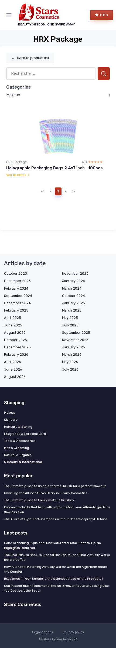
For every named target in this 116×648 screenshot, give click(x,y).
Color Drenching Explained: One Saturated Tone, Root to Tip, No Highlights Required (52, 545)
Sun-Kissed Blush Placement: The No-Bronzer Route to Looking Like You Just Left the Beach (56, 588)
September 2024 (18, 296)
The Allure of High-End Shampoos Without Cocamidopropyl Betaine (56, 519)
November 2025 (75, 340)
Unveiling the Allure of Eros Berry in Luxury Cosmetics (46, 493)
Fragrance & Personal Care (25, 434)
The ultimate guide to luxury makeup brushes (39, 500)
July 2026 (70, 369)
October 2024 (73, 296)
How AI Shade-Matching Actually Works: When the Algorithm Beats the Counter (55, 569)
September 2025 (76, 333)
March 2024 (71, 288)
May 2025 (70, 318)
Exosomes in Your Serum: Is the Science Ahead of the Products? (53, 579)
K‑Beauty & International (23, 462)
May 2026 (70, 362)
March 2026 (71, 354)
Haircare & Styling (18, 427)
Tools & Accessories (20, 441)
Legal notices (42, 632)
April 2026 (12, 362)
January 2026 (73, 347)
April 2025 (12, 318)
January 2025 (73, 303)
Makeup (13, 94)
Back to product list (30, 58)
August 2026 (15, 377)
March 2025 (71, 310)
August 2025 (15, 333)
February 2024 (16, 288)
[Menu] (10, 15)
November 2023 (75, 273)
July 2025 (70, 325)
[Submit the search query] (104, 73)
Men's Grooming (16, 448)
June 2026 (13, 369)
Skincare (11, 420)
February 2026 (16, 354)
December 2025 (17, 347)
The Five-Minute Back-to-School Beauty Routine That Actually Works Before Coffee (57, 557)
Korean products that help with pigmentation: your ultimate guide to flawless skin (57, 509)
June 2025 (13, 325)
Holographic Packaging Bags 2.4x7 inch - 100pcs (54, 168)
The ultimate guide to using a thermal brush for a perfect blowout (55, 486)
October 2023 (15, 273)
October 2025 (15, 340)
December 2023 (17, 281)
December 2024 (17, 303)
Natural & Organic (18, 455)
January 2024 (73, 281)
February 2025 (16, 310)
